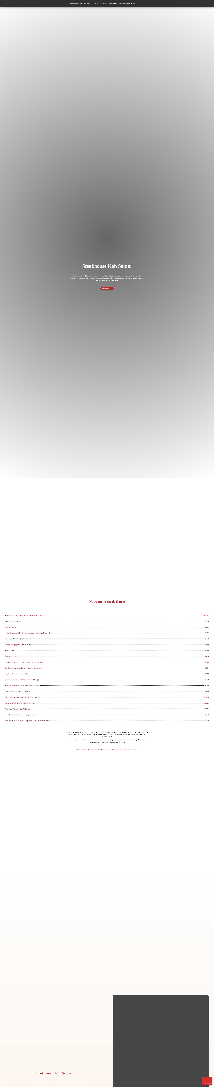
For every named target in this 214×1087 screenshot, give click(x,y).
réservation (107, 288)
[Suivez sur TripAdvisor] (210, 3)
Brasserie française (76, 3)
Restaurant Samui (124, 3)
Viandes (96, 3)
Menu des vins (113, 3)
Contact (133, 3)
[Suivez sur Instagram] (207, 3)
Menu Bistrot (88, 3)
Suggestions (103, 3)
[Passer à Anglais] (139, 3)
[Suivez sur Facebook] (203, 3)
